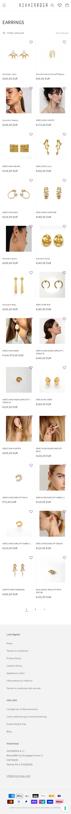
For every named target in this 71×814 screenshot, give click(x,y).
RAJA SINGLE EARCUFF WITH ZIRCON (48, 591)
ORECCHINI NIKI (43, 304)
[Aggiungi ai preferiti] (31, 42)
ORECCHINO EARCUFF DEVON (49, 543)
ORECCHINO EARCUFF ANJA (14, 497)
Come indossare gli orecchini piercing (27, 716)
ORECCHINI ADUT (10, 212)
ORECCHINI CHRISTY (45, 120)
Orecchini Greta (43, 258)
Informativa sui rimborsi (19, 680)
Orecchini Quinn (9, 258)
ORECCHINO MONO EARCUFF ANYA (49, 449)
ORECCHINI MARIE (10, 350)
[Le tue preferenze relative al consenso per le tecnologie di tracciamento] (65, 808)
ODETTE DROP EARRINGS (13, 589)
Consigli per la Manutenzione (22, 709)
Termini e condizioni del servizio (24, 688)
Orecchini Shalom (10, 120)
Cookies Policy (14, 665)
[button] (4, 5)
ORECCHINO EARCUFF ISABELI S (50, 497)
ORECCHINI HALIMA (11, 166)
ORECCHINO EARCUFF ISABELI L (16, 543)
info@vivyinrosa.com (18, 775)
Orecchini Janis (9, 74)
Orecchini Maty (9, 304)
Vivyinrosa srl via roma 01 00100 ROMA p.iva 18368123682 (42, 808)
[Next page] (44, 609)
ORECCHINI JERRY (44, 399)
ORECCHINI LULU (44, 166)
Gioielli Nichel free (16, 724)
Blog (9, 731)
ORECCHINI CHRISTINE (46, 212)
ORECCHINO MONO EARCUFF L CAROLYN (50, 352)
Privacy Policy (14, 658)
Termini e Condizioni (17, 650)
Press (9, 643)
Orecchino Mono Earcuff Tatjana (50, 74)
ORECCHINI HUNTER (11, 448)
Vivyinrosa (18, 808)
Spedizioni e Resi (15, 673)
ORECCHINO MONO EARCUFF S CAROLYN (16, 401)
